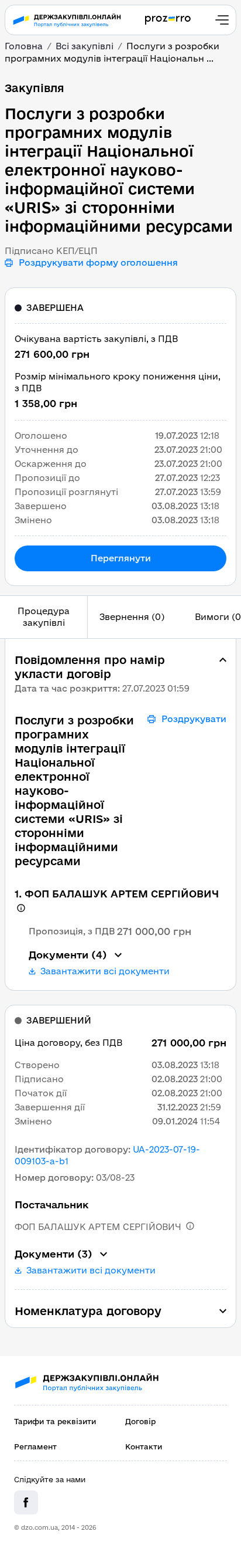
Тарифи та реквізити (55, 1421)
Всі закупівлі (84, 46)
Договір (140, 1421)
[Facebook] (26, 1502)
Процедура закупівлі (44, 617)
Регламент (35, 1446)
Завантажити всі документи (105, 971)
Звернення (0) (131, 617)
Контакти (143, 1446)
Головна (24, 46)
